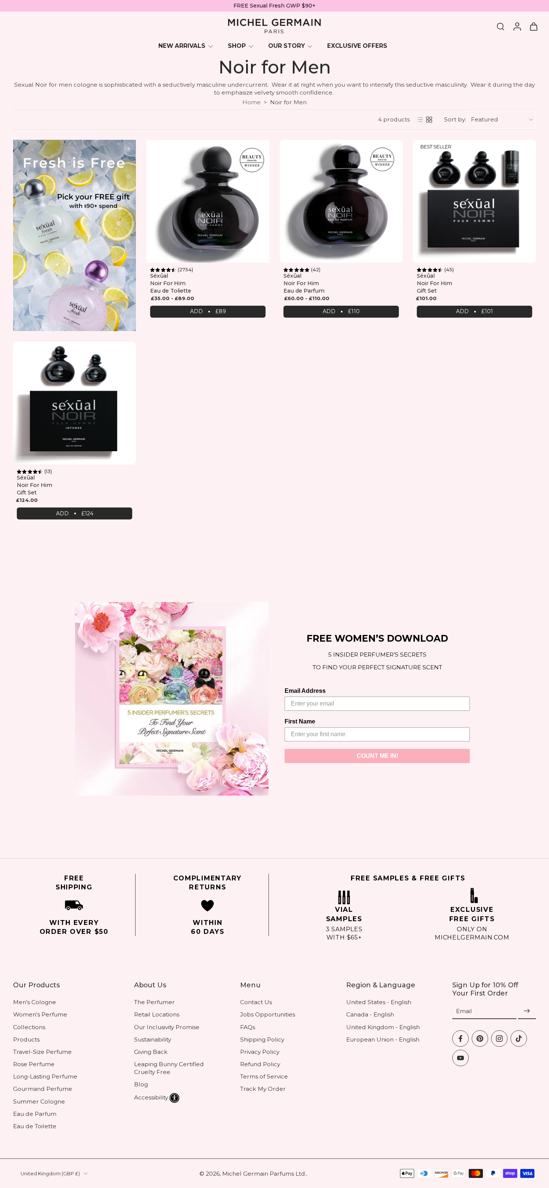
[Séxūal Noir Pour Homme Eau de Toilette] (207, 201)
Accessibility (151, 1097)
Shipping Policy (262, 1039)
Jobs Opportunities (267, 1014)
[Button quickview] (259, 141)
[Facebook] (460, 1038)
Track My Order (263, 1088)
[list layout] (420, 120)
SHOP (237, 45)
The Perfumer (154, 1002)
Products (26, 1039)
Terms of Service (264, 1076)
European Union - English (382, 1039)
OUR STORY (286, 45)
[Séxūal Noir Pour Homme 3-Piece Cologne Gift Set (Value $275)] (474, 201)
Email (464, 1011)
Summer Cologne (39, 1101)
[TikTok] (519, 1038)
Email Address (305, 691)
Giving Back (151, 1051)
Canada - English (370, 1014)
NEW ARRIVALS (181, 45)
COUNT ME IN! (377, 756)
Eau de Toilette (34, 1126)
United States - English (378, 1002)
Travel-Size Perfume (42, 1051)
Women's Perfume (40, 1014)
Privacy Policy (259, 1051)
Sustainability (152, 1039)
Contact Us (256, 1002)
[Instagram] (499, 1038)
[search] (500, 26)
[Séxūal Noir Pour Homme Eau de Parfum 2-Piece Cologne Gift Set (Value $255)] (74, 403)
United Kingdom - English (383, 1026)
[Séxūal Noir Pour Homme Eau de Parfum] (341, 201)
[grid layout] (429, 120)
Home (251, 102)
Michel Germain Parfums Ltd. (264, 1173)
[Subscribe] (527, 1011)
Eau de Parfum (34, 1113)
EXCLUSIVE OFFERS (357, 45)
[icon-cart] (533, 26)
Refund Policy (260, 1064)
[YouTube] (460, 1057)
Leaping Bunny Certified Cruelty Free (169, 1068)
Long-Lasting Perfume (45, 1076)
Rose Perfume (34, 1064)
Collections (29, 1026)
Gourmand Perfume (42, 1088)
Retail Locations (156, 1014)
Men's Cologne (34, 1002)
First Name (300, 721)
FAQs (247, 1026)
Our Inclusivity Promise (166, 1026)
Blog (141, 1084)
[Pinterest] (480, 1038)
